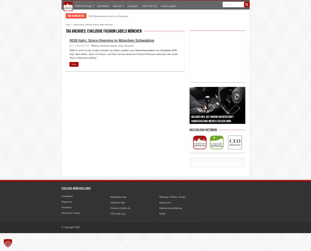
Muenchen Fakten (71, 213)
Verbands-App (117, 202)
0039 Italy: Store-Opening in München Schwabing (111, 40)
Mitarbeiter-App (118, 197)
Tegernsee (67, 202)
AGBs (162, 213)
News (121, 46)
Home (68, 25)
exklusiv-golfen (169, 6)
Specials (117, 6)
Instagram (133, 6)
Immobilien (103, 6)
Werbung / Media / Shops (172, 197)
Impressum (165, 202)
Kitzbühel (66, 207)
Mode (96, 46)
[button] (8, 243)
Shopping (129, 46)
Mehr (74, 64)
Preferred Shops (83, 6)
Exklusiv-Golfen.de (120, 208)
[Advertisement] (217, 56)
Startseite (68, 6)
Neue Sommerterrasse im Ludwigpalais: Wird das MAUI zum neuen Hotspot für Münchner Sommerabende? (140, 16)
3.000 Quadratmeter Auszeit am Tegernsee (108, 16)
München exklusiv (108, 46)
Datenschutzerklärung (170, 208)
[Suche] (247, 4)
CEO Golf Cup (149, 6)
